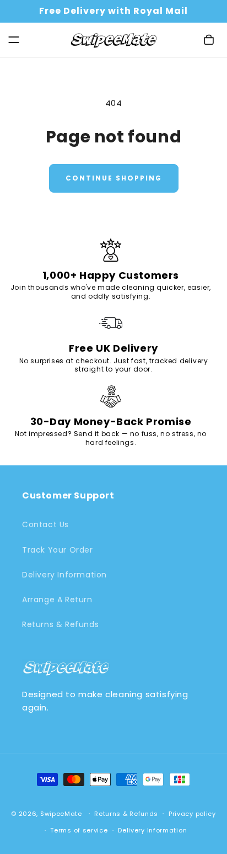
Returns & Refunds (60, 624)
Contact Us (45, 524)
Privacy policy (192, 813)
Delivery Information (64, 574)
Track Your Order (57, 549)
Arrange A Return (57, 599)
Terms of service (78, 830)
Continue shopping (114, 178)
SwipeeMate (61, 813)
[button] (14, 40)
